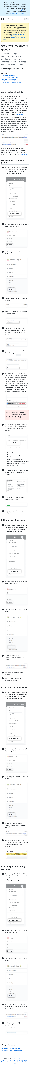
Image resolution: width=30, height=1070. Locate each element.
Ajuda (14, 1060)
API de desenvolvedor (11, 1061)
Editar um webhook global (9, 79)
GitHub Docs (9, 19)
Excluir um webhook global (9, 81)
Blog (26, 1061)
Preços (3, 1061)
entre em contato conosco (17, 13)
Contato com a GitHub (22, 1060)
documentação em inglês (16, 10)
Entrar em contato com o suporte (12, 1050)
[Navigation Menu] (26, 19)
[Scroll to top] (26, 1066)
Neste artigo (4, 73)
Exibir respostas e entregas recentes (11, 82)
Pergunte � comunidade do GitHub (13, 1048)
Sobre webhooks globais (8, 75)
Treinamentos (21, 1061)
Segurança (4, 1060)
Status (9, 1060)
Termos (16, 1058)
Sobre (15, 1063)
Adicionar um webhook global (10, 77)
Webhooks (19, 114)
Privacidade (22, 1058)
